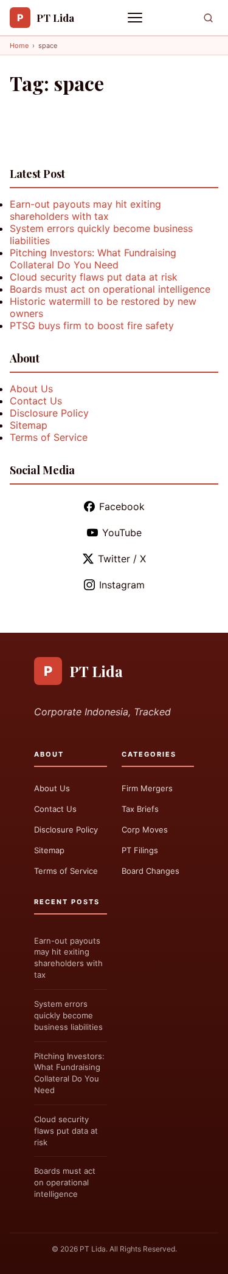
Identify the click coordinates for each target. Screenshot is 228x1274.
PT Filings (140, 850)
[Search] (208, 18)
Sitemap (28, 425)
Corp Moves (145, 829)
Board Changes (150, 871)
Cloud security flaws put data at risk (94, 277)
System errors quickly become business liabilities (68, 1015)
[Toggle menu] (136, 18)
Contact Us (36, 401)
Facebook (122, 506)
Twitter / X (122, 559)
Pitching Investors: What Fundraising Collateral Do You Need (93, 259)
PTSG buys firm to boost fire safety (92, 325)
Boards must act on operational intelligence (110, 289)
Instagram (122, 585)
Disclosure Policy (49, 413)
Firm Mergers (147, 788)
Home (19, 45)
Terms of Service (49, 437)
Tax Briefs (140, 809)
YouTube (122, 532)
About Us (31, 389)
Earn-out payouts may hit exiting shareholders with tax (85, 210)
